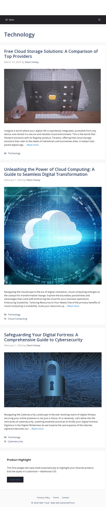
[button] (99, 19)
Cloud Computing (17, 318)
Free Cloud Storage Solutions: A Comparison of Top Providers (51, 53)
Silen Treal (53, 7)
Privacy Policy (43, 497)
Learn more (15, 479)
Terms (56, 497)
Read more (33, 144)
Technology (14, 153)
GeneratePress (67, 502)
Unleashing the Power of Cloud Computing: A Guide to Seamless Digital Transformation (49, 171)
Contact (65, 497)
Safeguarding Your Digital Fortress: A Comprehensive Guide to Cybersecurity (43, 337)
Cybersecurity (15, 441)
